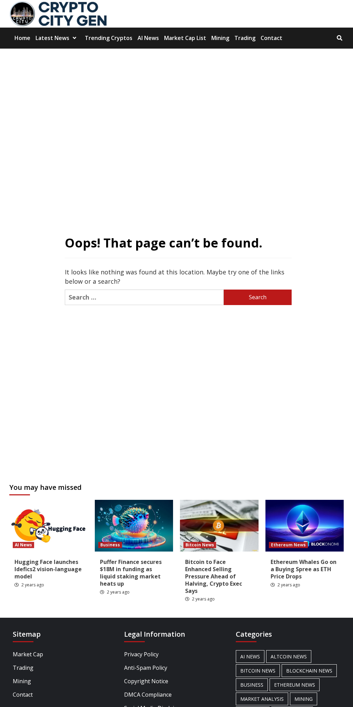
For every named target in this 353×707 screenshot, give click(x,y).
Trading (244, 38)
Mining (220, 38)
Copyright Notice (146, 681)
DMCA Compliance (148, 694)
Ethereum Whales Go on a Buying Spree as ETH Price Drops (303, 569)
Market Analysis (262, 699)
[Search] (339, 37)
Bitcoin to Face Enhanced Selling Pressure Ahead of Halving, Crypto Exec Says (213, 576)
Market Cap (28, 654)
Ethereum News (288, 545)
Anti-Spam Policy (145, 667)
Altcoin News (289, 656)
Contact (271, 38)
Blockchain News (309, 670)
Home (22, 38)
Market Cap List (185, 38)
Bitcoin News (199, 545)
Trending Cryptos (108, 38)
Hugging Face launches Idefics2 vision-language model (48, 569)
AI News (148, 38)
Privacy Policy (141, 654)
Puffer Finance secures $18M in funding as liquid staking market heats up (131, 572)
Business (110, 545)
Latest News (52, 38)
